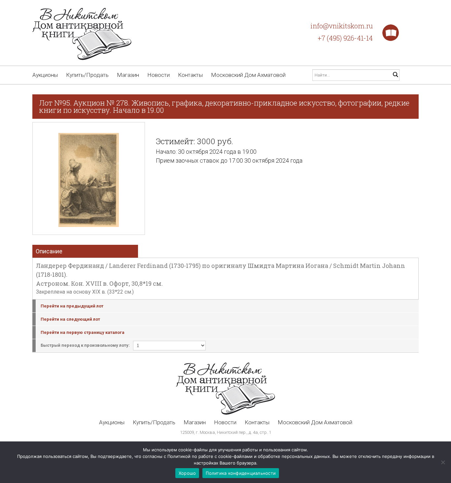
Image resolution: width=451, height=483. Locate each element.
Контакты (190, 75)
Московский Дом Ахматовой (248, 75)
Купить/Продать (87, 75)
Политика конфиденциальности (241, 473)
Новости (158, 75)
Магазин (128, 75)
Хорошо (187, 473)
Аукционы (45, 75)
